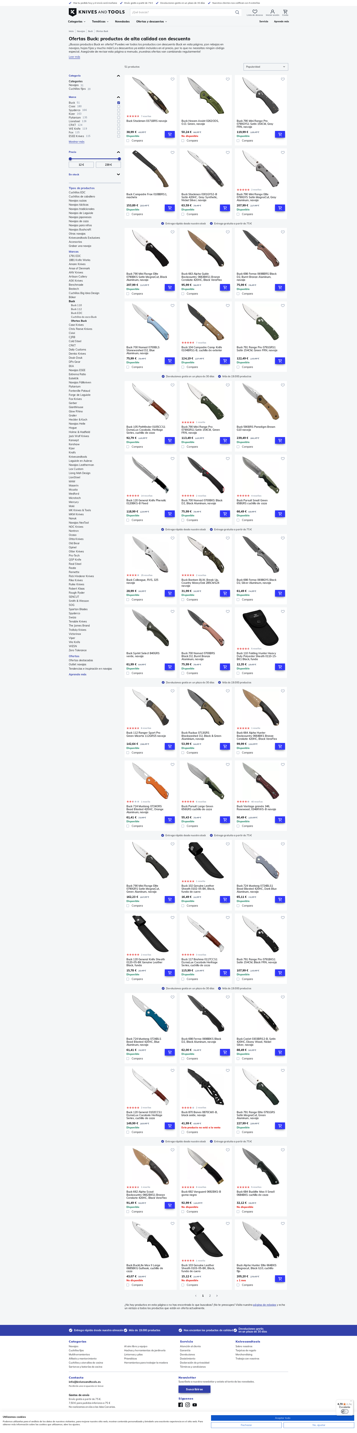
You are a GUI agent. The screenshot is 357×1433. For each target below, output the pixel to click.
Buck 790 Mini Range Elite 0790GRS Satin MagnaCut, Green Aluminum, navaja (143, 888)
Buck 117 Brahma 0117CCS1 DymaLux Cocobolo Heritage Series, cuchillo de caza (199, 962)
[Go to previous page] (196, 1296)
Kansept (74, 440)
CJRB (72, 337)
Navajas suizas (78, 200)
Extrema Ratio (77, 374)
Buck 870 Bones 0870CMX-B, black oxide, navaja (199, 1114)
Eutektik (73, 378)
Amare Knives (77, 264)
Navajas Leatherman (81, 465)
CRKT (72, 345)
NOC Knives (76, 526)
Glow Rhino (76, 411)
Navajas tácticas (79, 204)
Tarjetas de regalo (246, 1350)
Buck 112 (76, 309)
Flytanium (75, 386)
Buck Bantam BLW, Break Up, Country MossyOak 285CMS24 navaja (200, 582)
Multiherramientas (79, 1354)
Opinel (73, 547)
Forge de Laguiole (80, 395)
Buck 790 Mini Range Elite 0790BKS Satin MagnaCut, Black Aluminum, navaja (146, 276)
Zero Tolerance (78, 650)
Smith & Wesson (79, 601)
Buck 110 (76, 305)
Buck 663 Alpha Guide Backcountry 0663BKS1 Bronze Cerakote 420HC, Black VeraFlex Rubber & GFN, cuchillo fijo (201, 276)
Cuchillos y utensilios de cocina (86, 1362)
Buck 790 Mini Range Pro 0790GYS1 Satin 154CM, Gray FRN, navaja (255, 123)
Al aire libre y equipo (135, 1346)
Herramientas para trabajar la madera (146, 1362)
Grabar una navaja (80, 246)
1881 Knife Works (80, 260)
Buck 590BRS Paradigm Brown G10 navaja (256, 428)
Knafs (72, 452)
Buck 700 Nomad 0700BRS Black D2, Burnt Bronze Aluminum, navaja (198, 656)
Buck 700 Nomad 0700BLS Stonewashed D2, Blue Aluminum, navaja (143, 350)
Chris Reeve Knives (80, 329)
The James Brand (79, 625)
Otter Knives (76, 551)
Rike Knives (76, 580)
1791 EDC (75, 256)
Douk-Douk (75, 357)
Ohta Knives (76, 539)
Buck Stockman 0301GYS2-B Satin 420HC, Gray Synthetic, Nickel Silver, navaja (199, 197)
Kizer (72, 448)
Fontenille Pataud (79, 390)
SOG (71, 605)
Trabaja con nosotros (247, 1358)
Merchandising (244, 1354)
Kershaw (74, 444)
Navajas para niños (80, 225)
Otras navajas (77, 233)
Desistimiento (187, 1358)
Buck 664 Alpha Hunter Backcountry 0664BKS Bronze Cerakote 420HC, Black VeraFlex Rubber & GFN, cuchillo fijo (257, 735)
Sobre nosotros (244, 1346)
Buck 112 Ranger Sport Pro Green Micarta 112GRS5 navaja (146, 734)
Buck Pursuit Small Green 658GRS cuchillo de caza (252, 502)
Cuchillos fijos (76, 1350)
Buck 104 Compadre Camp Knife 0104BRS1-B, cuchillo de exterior (201, 349)
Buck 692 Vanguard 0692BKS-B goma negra (201, 1193)
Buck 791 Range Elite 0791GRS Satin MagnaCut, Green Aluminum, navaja (256, 1115)
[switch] (344, 1411)
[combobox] (266, 67)
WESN (73, 646)
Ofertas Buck (79, 320)
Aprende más (77, 674)
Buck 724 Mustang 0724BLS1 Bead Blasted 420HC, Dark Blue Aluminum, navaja (257, 888)
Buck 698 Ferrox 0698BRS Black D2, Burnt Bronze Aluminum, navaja (256, 276)
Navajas (81, 31)
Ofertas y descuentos (150, 21)
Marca (72, 96)
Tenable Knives (78, 621)
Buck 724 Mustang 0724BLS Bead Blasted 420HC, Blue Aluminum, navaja (143, 1041)
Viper (72, 638)
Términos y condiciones (193, 1366)
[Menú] (351, 1402)
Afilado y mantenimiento (83, 1358)
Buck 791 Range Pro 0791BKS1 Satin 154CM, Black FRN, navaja (257, 961)
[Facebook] (180, 1404)
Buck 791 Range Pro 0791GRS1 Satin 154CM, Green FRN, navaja (257, 349)
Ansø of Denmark (79, 268)
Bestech (74, 289)
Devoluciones (187, 1354)
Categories (76, 81)
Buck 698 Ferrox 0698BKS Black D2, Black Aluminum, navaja (201, 1040)
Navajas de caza (79, 221)
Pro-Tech (74, 555)
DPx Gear (74, 361)
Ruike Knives (76, 584)
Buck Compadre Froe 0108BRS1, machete (146, 196)
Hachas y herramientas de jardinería (145, 1350)
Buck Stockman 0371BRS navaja (146, 121)
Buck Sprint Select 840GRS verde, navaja (143, 655)
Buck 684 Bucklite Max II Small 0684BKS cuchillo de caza (255, 1193)
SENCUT (74, 596)
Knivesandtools (78, 456)
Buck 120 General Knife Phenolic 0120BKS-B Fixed (146, 502)
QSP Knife (75, 559)
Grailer (73, 415)
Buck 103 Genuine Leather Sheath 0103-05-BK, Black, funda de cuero (198, 1268)
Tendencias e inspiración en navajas (90, 668)
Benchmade (76, 284)
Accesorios (75, 242)
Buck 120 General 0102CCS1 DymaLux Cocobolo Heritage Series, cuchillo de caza (144, 1115)
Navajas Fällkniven (80, 382)
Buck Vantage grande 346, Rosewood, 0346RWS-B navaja (256, 808)
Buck (90, 31)
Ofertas (74, 656)
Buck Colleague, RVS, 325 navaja (142, 581)
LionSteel (74, 477)
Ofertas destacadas (81, 660)
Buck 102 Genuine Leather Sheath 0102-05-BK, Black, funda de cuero (198, 888)
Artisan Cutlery (78, 276)
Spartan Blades (78, 609)
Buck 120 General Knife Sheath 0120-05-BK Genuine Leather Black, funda (145, 962)
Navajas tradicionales (81, 209)
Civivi (72, 333)
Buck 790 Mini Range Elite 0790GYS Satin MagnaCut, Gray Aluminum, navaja (256, 197)
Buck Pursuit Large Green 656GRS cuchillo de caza (197, 808)
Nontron (74, 531)
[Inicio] (97, 11)
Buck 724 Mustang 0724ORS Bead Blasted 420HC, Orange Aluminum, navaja (145, 809)
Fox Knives (75, 399)
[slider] (70, 158)
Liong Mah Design (80, 473)
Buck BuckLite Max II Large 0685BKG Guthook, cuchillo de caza (144, 1268)
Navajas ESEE (77, 370)
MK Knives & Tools (80, 510)
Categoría (75, 75)
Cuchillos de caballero (82, 196)
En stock (74, 174)
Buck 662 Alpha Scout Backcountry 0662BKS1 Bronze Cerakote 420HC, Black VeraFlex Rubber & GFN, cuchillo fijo (146, 1194)
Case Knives (76, 325)
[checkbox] (118, 102)
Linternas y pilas (133, 1354)
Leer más (74, 57)
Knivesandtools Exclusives (84, 237)
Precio (72, 151)
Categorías (75, 21)
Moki (71, 506)
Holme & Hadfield (79, 432)
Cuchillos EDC (77, 192)
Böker (72, 297)
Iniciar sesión (272, 15)
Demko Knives (77, 353)
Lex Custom (76, 469)
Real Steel (75, 564)
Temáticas (98, 21)
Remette (74, 572)
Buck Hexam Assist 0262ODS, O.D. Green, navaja (200, 122)
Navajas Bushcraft (80, 229)
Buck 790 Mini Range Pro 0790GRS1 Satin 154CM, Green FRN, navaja (200, 429)
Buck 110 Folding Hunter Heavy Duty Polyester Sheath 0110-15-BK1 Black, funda (257, 656)
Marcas (74, 251)
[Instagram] (187, 1404)
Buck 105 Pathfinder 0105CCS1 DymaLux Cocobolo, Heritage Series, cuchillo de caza (145, 429)
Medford (74, 493)
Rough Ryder (77, 592)
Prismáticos (130, 1358)
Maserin (73, 485)
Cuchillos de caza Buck (84, 316)
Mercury (74, 502)
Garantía (185, 1350)
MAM (72, 481)
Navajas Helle (77, 423)
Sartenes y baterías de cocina (85, 1366)
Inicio (71, 31)
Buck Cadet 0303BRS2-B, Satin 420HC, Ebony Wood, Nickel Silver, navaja (256, 1041)
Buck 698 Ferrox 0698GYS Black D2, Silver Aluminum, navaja (256, 581)
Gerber (73, 403)
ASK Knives (76, 280)
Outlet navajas (77, 664)
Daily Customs (77, 349)
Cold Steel (75, 341)
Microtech (75, 498)
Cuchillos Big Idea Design (84, 293)
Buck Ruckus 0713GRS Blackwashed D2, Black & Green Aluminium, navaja (201, 735)
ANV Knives (76, 272)
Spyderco (74, 613)
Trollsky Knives (77, 630)
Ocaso (73, 535)
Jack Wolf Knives (79, 436)
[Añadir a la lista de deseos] (172, 79)
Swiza (72, 617)
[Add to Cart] (170, 134)
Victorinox (75, 634)
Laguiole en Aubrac (80, 460)
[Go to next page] (217, 1296)
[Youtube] (194, 1404)
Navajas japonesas (80, 217)
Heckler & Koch (78, 419)
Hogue (73, 427)
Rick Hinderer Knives (81, 576)
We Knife (74, 642)
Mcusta (73, 489)
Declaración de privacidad (195, 1362)
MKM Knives (76, 514)
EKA (71, 366)
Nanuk (73, 518)
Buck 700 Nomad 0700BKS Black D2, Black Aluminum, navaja (201, 502)
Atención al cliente (190, 1346)
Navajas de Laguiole (81, 213)
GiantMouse (76, 407)
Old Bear (74, 543)
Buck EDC (76, 312)
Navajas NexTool (79, 522)
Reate (72, 568)
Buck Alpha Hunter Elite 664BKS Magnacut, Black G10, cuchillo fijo (256, 1268)
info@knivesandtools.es (85, 1382)
